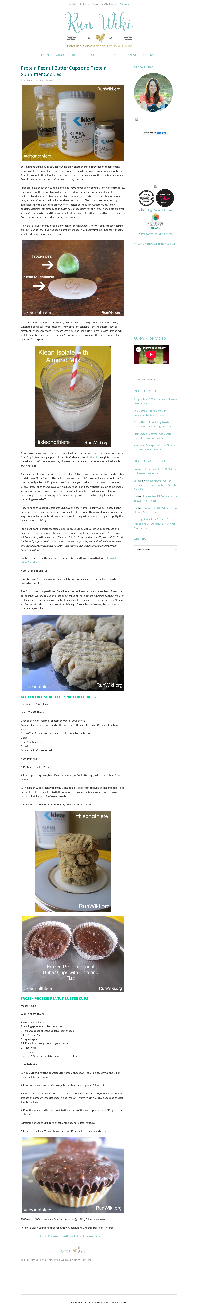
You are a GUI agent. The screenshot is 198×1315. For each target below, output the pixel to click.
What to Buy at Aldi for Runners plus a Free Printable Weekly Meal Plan (155, 485)
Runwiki (99, 29)
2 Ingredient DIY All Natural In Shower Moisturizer (154, 523)
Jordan (138, 480)
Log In (124, 1302)
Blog (27, 1260)
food (45, 1260)
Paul (136, 507)
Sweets (87, 1260)
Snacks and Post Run (70, 1260)
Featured (36, 1260)
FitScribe (114, 1302)
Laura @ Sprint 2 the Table (148, 519)
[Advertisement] (155, 602)
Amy (136, 496)
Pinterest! (125, 4)
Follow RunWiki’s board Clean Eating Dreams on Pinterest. (73, 1236)
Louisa (137, 469)
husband (92, 457)
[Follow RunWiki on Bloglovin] (155, 133)
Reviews (53, 1260)
